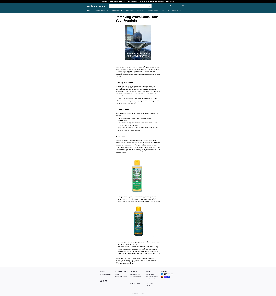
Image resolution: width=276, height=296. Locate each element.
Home (89, 10)
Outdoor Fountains (101, 10)
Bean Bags (140, 10)
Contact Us (176, 10)
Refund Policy (149, 281)
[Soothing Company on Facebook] (103, 281)
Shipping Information (121, 276)
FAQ (168, 10)
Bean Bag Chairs (135, 283)
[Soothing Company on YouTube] (106, 281)
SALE (162, 10)
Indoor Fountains (117, 10)
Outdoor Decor (152, 10)
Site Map (148, 285)
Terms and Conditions (152, 276)
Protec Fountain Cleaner (125, 196)
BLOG (116, 281)
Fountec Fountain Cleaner (126, 241)
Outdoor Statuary (135, 279)
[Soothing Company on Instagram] (101, 281)
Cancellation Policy (151, 279)
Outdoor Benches (135, 281)
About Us (117, 274)
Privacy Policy (149, 283)
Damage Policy (150, 274)
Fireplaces (130, 10)
